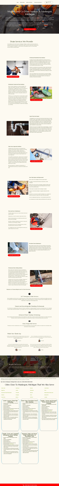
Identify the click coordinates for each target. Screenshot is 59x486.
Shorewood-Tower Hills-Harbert (6, 392)
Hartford (31, 397)
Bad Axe (31, 392)
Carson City (3, 397)
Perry (45, 390)
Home (17, 2)
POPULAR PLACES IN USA (38, 2)
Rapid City (3, 390)
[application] (32, 2)
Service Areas (22, 2)
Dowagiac (17, 394)
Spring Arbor (46, 394)
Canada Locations (29, 2)
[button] (49, 2)
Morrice (17, 397)
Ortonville (17, 392)
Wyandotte (32, 390)
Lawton (17, 390)
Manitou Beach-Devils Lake (48, 392)
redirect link (11, 409)
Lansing (45, 397)
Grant (31, 394)
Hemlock (2, 394)
